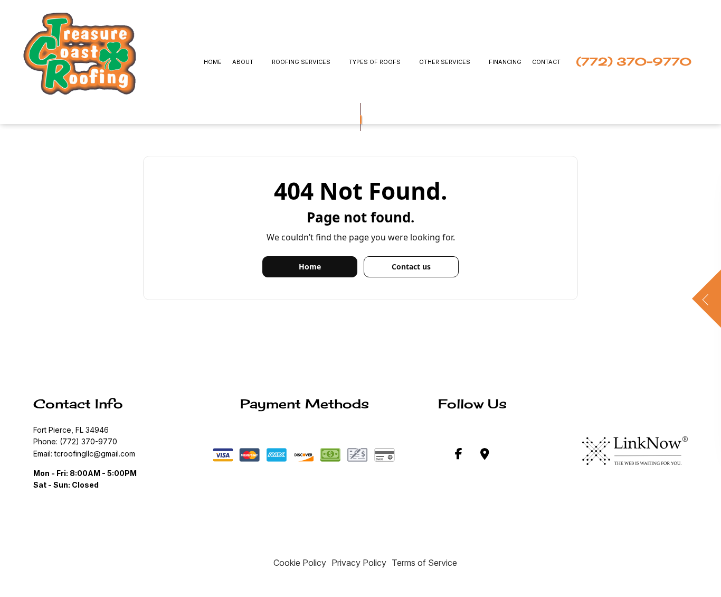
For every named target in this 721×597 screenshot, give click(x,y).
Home (213, 62)
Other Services (444, 62)
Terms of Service (424, 563)
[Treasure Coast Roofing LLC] (80, 53)
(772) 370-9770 (634, 61)
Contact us (411, 267)
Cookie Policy (299, 563)
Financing (505, 62)
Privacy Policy (358, 563)
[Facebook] (458, 455)
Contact (546, 62)
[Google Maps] (484, 455)
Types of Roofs (375, 62)
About (242, 62)
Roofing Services (301, 62)
